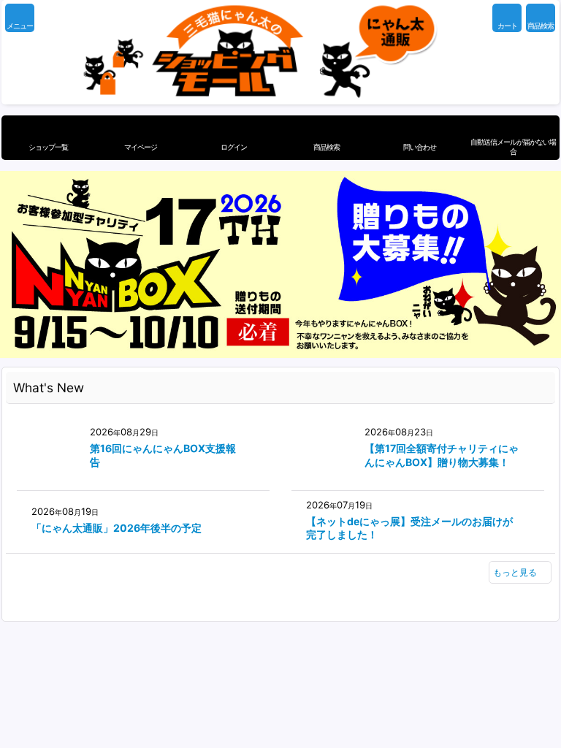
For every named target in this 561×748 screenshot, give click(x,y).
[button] (19, 18)
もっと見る (515, 572)
